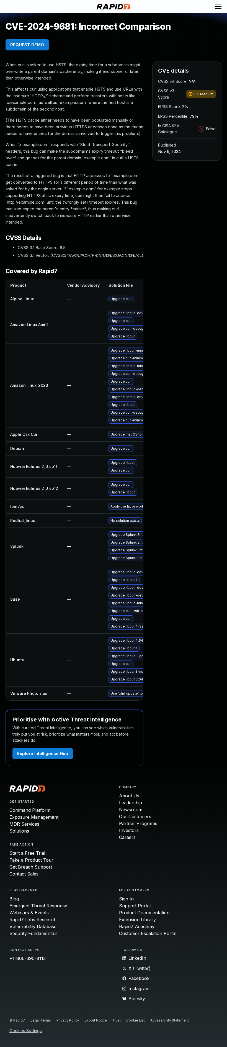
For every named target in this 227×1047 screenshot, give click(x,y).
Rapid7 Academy (136, 926)
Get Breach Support (30, 867)
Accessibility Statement (169, 1020)
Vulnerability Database (32, 926)
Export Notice (96, 1020)
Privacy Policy (67, 1020)
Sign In (126, 899)
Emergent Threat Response (38, 905)
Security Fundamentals (33, 933)
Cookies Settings (25, 1030)
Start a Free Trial (27, 853)
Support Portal (135, 905)
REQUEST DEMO (27, 44)
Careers (127, 837)
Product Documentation (144, 912)
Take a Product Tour (31, 860)
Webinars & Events (29, 912)
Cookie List (135, 1020)
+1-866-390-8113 (27, 958)
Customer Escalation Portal (147, 933)
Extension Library (137, 919)
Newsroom (130, 809)
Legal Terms (40, 1020)
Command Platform (29, 810)
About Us (129, 795)
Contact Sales (23, 874)
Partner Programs (138, 823)
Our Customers (135, 816)
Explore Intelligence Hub (42, 753)
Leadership (130, 802)
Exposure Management (33, 817)
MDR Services (24, 824)
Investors (129, 830)
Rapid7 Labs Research (32, 919)
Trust (116, 1020)
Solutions (19, 831)
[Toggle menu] (218, 7)
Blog (14, 899)
